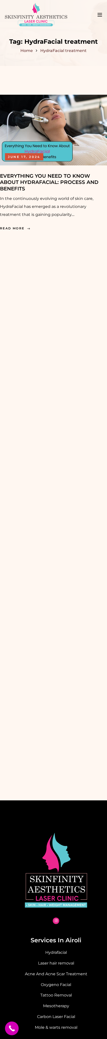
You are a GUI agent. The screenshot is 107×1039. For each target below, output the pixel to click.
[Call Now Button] (12, 1028)
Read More (12, 228)
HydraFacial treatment (63, 50)
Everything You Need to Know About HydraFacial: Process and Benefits (49, 182)
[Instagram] (56, 921)
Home (26, 50)
